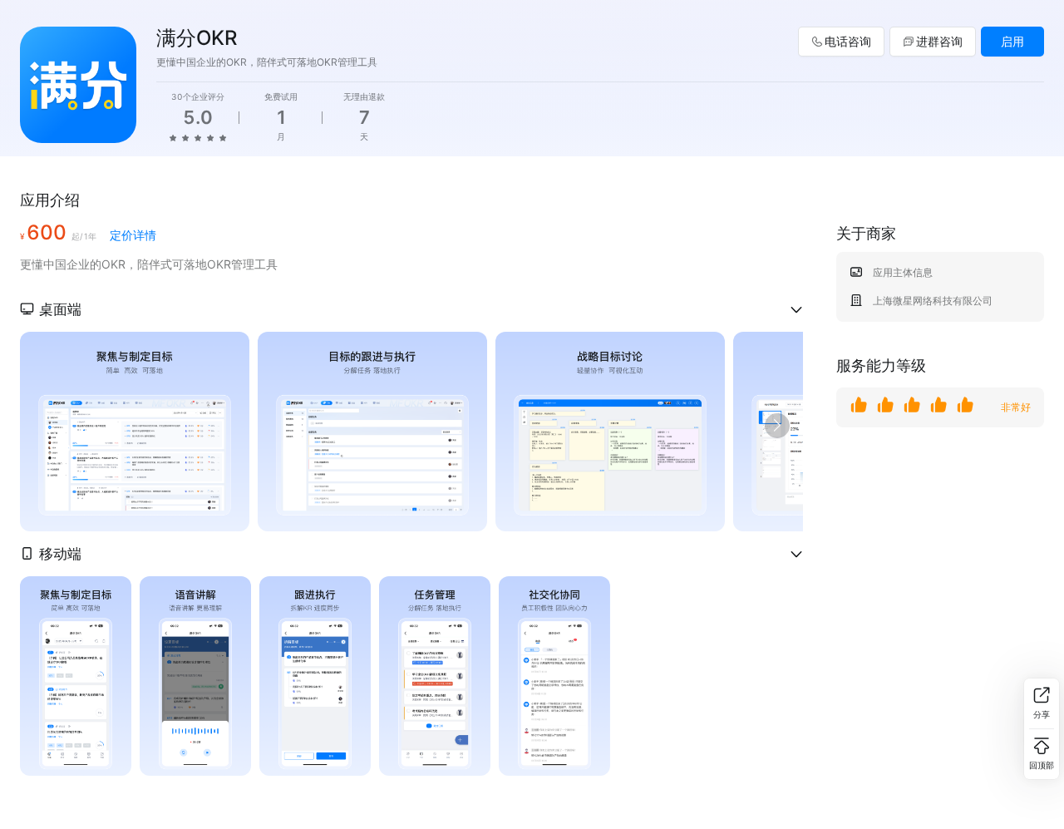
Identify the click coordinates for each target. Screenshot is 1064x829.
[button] (411, 309)
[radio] (173, 137)
